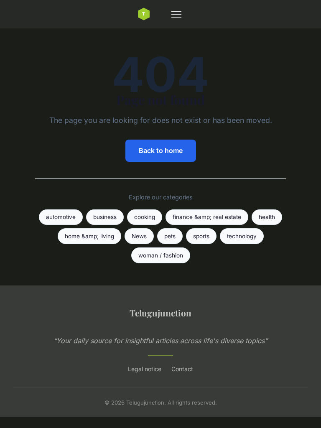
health (267, 217)
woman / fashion (160, 255)
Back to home (161, 150)
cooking (144, 217)
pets (170, 236)
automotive (61, 217)
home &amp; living (89, 236)
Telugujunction (160, 312)
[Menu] (176, 14)
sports (201, 236)
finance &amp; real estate (207, 217)
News (139, 236)
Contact (182, 368)
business (105, 217)
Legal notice (144, 368)
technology (242, 236)
